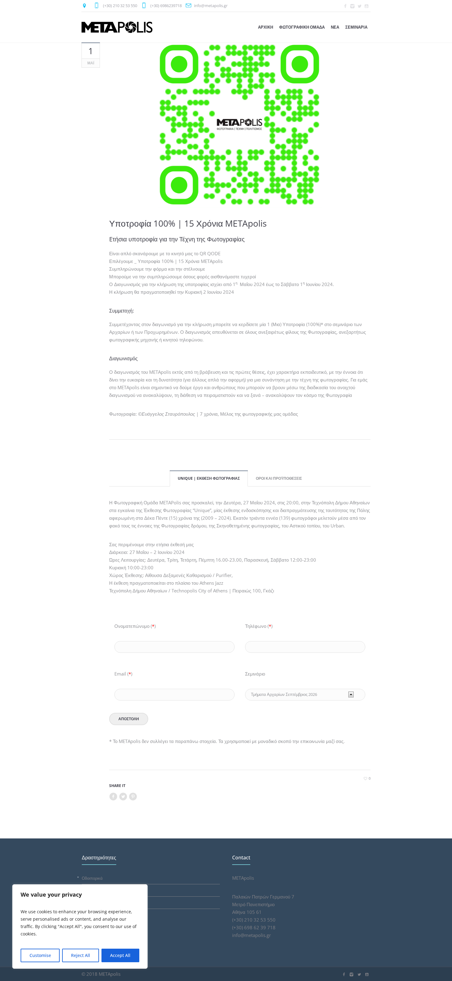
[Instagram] (352, 6)
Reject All (80, 955)
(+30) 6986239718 (166, 5)
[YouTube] (366, 6)
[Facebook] (345, 6)
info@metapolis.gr (211, 5)
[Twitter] (359, 6)
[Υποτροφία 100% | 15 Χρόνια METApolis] (240, 125)
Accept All (120, 955)
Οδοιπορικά (92, 878)
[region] (80, 926)
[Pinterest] (133, 797)
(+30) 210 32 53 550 (120, 5)
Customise (40, 955)
